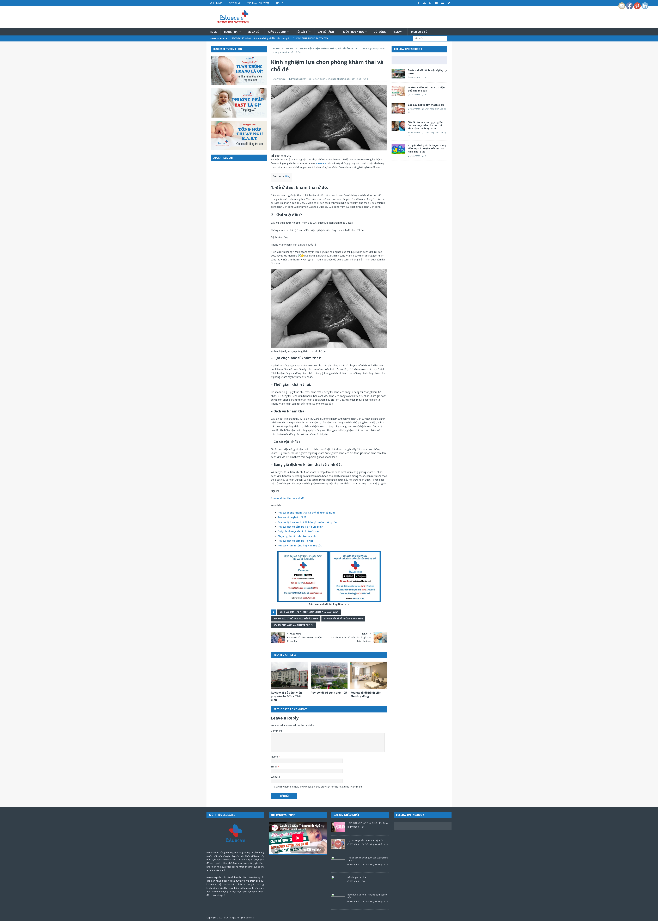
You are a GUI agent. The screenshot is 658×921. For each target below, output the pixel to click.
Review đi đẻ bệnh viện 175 (329, 692)
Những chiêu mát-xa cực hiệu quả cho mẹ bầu (426, 89)
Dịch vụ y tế (419, 31)
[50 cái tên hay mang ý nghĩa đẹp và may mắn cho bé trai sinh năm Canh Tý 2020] (398, 126)
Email (274, 766)
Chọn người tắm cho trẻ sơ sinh (297, 536)
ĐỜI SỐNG (380, 31)
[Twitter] (449, 3)
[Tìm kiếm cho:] (430, 38)
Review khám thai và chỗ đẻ (287, 498)
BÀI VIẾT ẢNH (326, 31)
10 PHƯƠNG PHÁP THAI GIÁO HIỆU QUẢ (368, 823)
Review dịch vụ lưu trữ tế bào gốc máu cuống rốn (307, 522)
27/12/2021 (281, 78)
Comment (276, 730)
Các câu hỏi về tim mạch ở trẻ (426, 104)
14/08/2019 (355, 827)
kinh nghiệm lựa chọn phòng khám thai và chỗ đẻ (309, 612)
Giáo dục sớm (277, 31)
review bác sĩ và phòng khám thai (343, 618)
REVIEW (397, 31)
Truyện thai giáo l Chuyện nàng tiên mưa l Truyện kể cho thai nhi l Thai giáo (427, 148)
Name (274, 756)
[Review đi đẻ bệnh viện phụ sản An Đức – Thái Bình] (289, 675)
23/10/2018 (355, 844)
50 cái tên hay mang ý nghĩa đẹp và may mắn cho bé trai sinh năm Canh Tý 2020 (425, 125)
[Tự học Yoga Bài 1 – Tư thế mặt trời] (338, 844)
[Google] (431, 3)
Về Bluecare (216, 3)
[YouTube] (425, 3)
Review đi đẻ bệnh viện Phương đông (365, 694)
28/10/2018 (355, 881)
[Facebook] (419, 3)
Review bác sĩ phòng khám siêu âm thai (295, 618)
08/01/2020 (415, 132)
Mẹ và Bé (253, 31)
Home (213, 31)
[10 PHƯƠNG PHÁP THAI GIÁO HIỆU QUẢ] (338, 827)
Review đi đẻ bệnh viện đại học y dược (427, 72)
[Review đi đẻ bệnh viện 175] (329, 675)
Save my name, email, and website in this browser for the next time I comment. (318, 786)
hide (287, 176)
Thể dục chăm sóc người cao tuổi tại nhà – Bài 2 (368, 859)
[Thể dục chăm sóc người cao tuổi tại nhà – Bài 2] (338, 861)
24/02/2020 (415, 155)
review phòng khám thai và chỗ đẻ (293, 625)
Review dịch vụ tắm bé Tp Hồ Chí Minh (300, 526)
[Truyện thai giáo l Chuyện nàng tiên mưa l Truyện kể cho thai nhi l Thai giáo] (398, 149)
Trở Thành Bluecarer (258, 3)
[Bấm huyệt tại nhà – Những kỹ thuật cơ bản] (338, 898)
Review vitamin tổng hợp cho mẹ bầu (300, 545)
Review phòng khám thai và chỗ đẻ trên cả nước (306, 512)
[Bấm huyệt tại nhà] (338, 881)
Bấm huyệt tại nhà (357, 877)
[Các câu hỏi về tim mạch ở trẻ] (398, 108)
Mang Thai (231, 31)
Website (275, 776)
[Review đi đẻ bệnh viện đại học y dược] (398, 74)
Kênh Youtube (285, 815)
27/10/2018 (355, 864)
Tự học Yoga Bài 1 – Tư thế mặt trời (365, 840)
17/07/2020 (415, 94)
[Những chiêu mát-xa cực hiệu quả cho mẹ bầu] (398, 91)
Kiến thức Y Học (353, 31)
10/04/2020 (415, 108)
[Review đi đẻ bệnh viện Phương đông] (368, 675)
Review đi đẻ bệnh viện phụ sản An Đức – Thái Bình (286, 696)
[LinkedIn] (443, 3)
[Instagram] (437, 3)
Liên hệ (279, 3)
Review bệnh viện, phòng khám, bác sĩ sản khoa (336, 78)
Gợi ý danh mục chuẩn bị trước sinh (299, 531)
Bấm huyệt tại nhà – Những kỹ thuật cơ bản (367, 896)
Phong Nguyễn (298, 78)
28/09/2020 (415, 77)
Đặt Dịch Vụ (235, 3)
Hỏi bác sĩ (302, 31)
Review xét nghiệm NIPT (292, 517)
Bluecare (321, 163)
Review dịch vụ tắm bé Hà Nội (295, 540)
